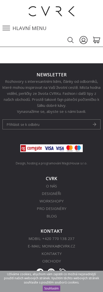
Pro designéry (51, 208)
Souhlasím (51, 288)
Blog (51, 215)
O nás (51, 185)
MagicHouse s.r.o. (74, 163)
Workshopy (52, 200)
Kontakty (52, 253)
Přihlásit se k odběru (23, 124)
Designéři (51, 193)
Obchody (51, 260)
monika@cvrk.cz (58, 245)
